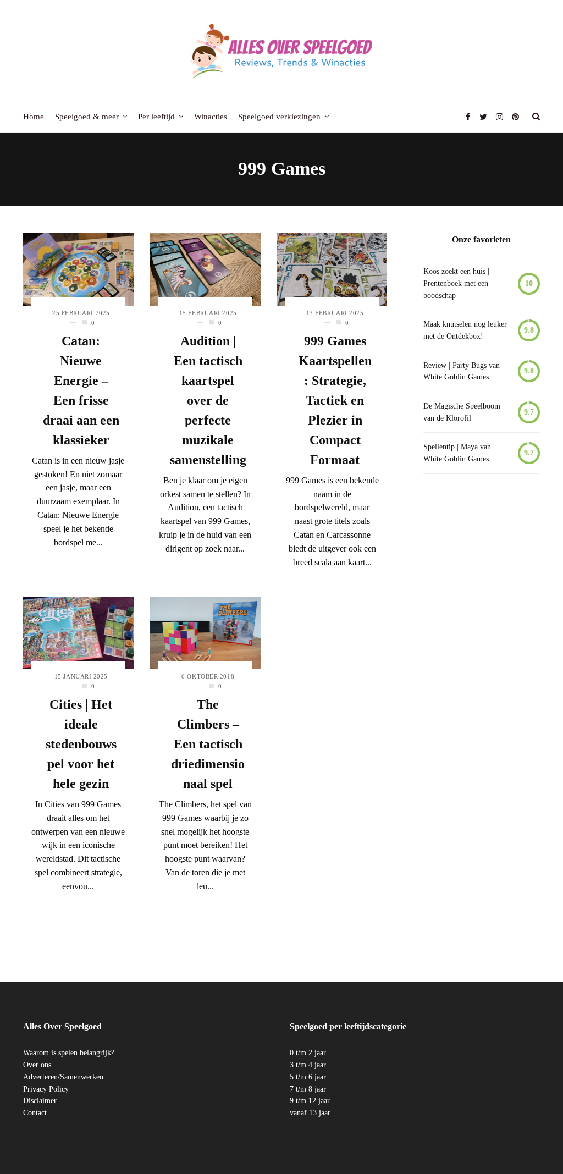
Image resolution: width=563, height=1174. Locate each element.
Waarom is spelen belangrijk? (68, 1053)
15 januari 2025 (81, 676)
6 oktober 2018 (207, 676)
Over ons (37, 1065)
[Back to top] (528, 1141)
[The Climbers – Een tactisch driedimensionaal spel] (205, 633)
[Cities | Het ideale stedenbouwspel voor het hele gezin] (78, 633)
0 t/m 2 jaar (308, 1053)
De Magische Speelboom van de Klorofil (461, 412)
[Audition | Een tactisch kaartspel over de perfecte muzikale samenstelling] (205, 269)
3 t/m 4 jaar (308, 1065)
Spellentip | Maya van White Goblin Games (457, 453)
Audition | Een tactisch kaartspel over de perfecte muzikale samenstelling (208, 400)
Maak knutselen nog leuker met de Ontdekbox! (465, 330)
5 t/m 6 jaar (308, 1077)
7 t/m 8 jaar (308, 1089)
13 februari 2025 (335, 313)
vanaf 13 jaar (310, 1113)
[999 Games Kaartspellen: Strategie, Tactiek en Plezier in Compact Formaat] (332, 269)
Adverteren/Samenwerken (63, 1077)
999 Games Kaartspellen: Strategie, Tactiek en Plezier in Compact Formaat (335, 400)
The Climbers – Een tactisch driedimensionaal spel (208, 744)
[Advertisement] (481, 661)
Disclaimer (40, 1100)
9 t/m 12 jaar (310, 1100)
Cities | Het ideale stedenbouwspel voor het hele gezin (81, 744)
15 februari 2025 (208, 313)
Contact (35, 1113)
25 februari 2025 (81, 313)
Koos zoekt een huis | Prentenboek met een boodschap (456, 283)
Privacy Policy (46, 1089)
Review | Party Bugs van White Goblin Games (461, 371)
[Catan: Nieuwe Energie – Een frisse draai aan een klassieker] (78, 269)
